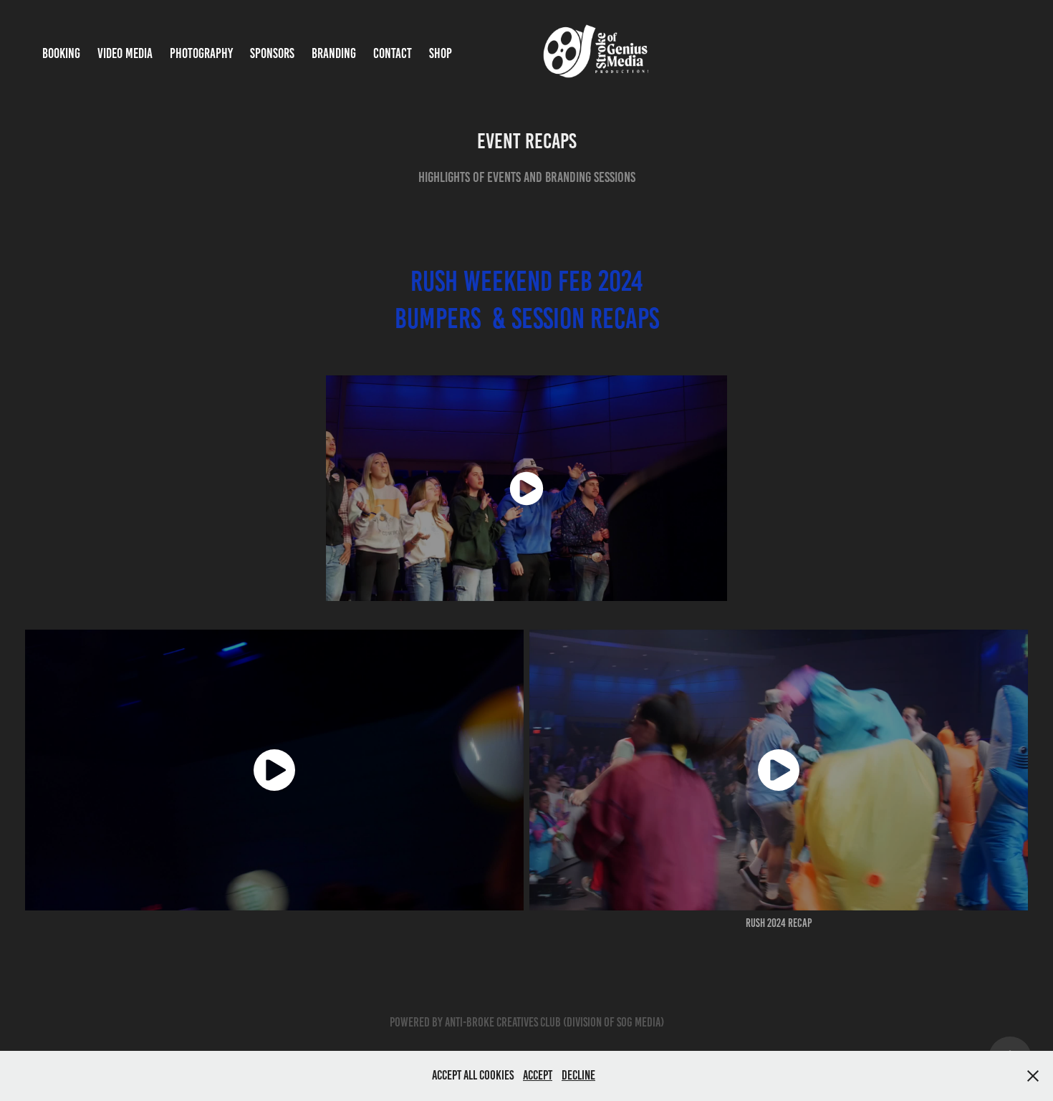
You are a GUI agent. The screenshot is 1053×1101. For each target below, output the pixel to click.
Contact (392, 53)
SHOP (440, 53)
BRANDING (334, 53)
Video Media (125, 53)
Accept (537, 1075)
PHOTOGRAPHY (201, 53)
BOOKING (61, 53)
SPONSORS (272, 53)
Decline (578, 1075)
